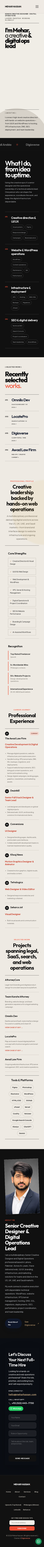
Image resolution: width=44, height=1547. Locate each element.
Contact (22, 1497)
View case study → (14, 1027)
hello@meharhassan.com (22, 1394)
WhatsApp (17, 1409)
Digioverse (25, 1538)
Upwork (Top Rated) (13, 1505)
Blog (36, 1492)
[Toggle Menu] (37, 6)
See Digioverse (32, 1323)
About (17, 1492)
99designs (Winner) (31, 1505)
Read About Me (13, 1323)
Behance (26, 1510)
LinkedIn (17, 1510)
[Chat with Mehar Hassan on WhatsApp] (38, 1541)
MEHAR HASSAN (13, 6)
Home (8, 1492)
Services (27, 1492)
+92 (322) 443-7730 (21, 1403)
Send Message (22, 1458)
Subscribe (21, 1528)
